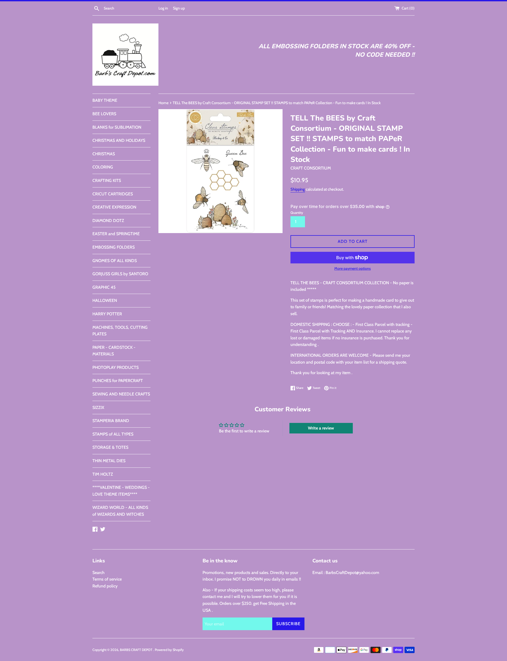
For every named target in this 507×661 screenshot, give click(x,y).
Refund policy (105, 585)
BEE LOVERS (104, 113)
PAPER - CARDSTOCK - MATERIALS (113, 351)
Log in (163, 8)
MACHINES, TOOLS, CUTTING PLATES (120, 331)
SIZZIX (98, 407)
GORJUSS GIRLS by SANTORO (120, 273)
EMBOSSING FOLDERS (113, 247)
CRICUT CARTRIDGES (112, 193)
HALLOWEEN (104, 300)
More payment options (352, 268)
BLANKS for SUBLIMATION (116, 127)
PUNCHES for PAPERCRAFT (117, 380)
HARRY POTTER (107, 313)
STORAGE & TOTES (110, 447)
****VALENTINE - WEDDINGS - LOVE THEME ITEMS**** (121, 491)
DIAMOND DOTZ (108, 220)
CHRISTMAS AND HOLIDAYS (118, 140)
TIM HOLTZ (102, 474)
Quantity (296, 213)
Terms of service (107, 579)
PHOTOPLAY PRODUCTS (115, 367)
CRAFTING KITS (106, 180)
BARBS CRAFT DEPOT (136, 650)
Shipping (297, 189)
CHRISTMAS (103, 153)
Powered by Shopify (169, 650)
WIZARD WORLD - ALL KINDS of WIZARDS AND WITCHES (120, 511)
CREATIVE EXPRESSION (114, 207)
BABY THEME (104, 100)
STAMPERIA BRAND (110, 420)
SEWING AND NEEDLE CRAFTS (121, 394)
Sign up (179, 8)
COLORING (102, 167)
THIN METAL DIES (108, 460)
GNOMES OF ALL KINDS (114, 260)
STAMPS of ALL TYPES (112, 434)
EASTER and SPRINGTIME (116, 233)
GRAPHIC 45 (104, 287)
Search (98, 572)
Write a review (321, 428)
